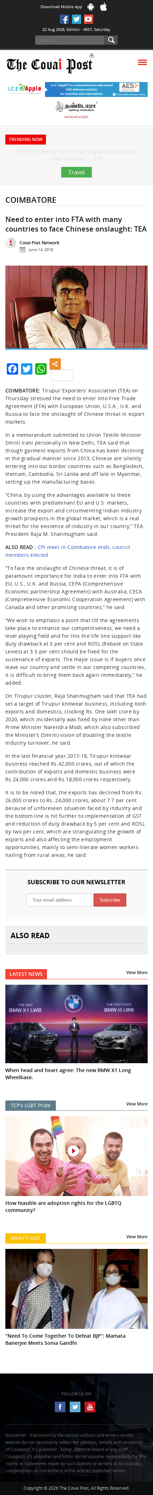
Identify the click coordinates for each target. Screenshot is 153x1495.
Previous (16, 325)
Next (136, 325)
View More (137, 987)
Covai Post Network (39, 257)
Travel (76, 186)
